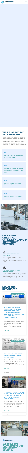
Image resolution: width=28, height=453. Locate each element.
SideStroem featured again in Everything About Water (13, 355)
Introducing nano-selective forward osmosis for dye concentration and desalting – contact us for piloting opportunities (14, 312)
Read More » (7, 330)
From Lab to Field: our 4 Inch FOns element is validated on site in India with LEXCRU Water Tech (14, 395)
